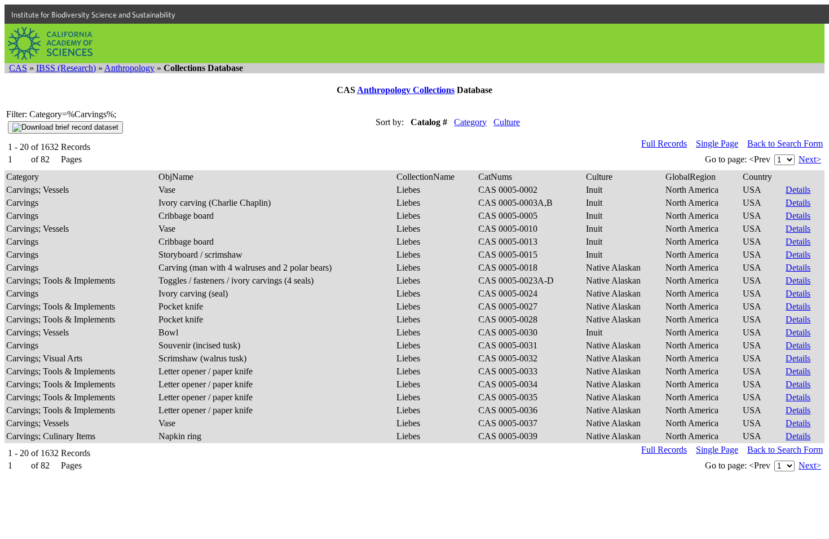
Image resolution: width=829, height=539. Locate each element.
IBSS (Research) (66, 68)
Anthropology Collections (406, 90)
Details (798, 190)
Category (470, 122)
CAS (18, 68)
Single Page (717, 143)
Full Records (664, 143)
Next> (810, 159)
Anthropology (129, 68)
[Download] (65, 127)
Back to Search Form (785, 143)
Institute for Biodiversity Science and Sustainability (93, 14)
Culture (506, 122)
